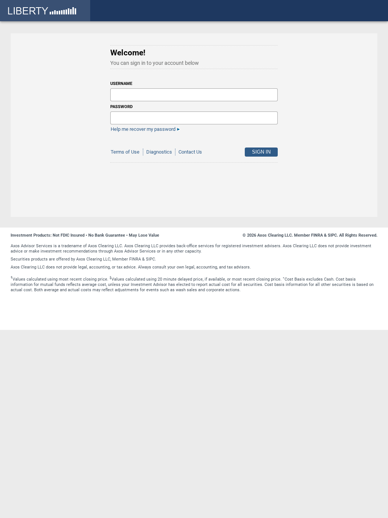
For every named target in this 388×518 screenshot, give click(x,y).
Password (121, 106)
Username (121, 83)
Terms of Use (125, 152)
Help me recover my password (143, 129)
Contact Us (190, 152)
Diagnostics (159, 152)
